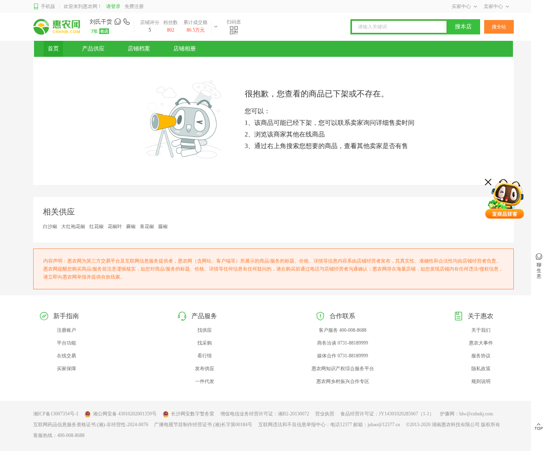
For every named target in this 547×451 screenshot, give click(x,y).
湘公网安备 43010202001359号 (125, 414)
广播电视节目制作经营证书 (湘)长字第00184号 (203, 424)
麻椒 (131, 226)
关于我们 (481, 330)
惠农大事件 (481, 343)
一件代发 (204, 381)
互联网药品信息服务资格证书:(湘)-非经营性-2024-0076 (90, 424)
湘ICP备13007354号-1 (55, 414)
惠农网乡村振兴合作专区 (342, 381)
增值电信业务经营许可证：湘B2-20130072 (264, 414)
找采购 (204, 343)
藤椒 (163, 226)
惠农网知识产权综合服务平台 (343, 368)
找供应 (204, 330)
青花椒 (147, 226)
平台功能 (66, 343)
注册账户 (66, 330)
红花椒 (96, 226)
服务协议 (481, 356)
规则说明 (481, 381)
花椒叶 (115, 226)
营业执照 (324, 414)
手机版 (48, 6)
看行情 (204, 356)
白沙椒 (50, 226)
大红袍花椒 (73, 226)
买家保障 (66, 368)
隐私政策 (481, 368)
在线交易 (66, 356)
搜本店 (463, 27)
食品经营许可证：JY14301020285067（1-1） (387, 414)
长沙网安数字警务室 (192, 414)
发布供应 (204, 368)
